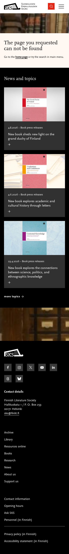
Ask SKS (9, 513)
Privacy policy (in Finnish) (20, 534)
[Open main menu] (61, 6)
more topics (12, 296)
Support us (11, 481)
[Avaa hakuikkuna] (51, 6)
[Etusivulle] (13, 355)
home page (21, 56)
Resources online (15, 446)
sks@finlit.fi (11, 413)
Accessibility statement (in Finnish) (26, 541)
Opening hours (13, 506)
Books (8, 453)
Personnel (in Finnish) (18, 520)
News (7, 467)
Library (8, 439)
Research (10, 460)
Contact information (17, 499)
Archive (8, 432)
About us (10, 474)
